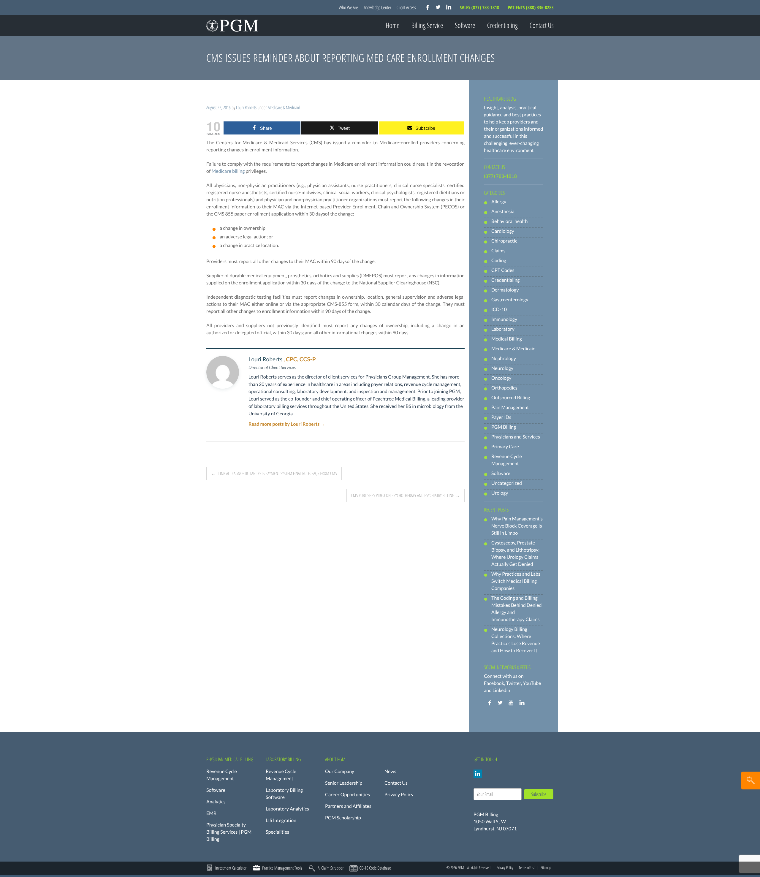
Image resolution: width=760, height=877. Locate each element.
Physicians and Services (515, 437)
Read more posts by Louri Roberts (286, 424)
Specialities (277, 832)
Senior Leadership (343, 783)
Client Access (406, 7)
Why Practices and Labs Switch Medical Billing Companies (515, 581)
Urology (499, 493)
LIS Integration (281, 820)
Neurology (502, 368)
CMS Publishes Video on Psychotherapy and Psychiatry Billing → (405, 495)
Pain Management (510, 407)
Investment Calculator (230, 868)
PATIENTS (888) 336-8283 (531, 7)
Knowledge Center (377, 7)
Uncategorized (506, 483)
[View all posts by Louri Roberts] (222, 372)
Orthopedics (504, 388)
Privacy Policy (399, 794)
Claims (498, 251)
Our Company (339, 771)
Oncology (501, 378)
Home (393, 25)
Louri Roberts (246, 107)
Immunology (504, 319)
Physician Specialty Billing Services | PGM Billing (229, 832)
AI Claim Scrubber (330, 868)
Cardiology (502, 231)
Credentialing (502, 25)
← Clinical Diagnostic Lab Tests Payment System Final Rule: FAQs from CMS (274, 474)
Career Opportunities (347, 794)
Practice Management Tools (282, 868)
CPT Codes (502, 270)
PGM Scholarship (343, 818)
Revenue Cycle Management (221, 775)
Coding (498, 260)
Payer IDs (501, 417)
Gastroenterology (509, 300)
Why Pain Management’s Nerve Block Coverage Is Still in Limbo (517, 526)
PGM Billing (503, 427)
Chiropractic (504, 241)
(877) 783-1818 (500, 176)
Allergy (498, 202)
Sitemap (546, 867)
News (390, 771)
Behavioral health (509, 221)
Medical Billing (506, 339)
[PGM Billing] (232, 25)
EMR (211, 813)
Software (500, 473)
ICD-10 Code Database (374, 868)
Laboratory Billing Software (284, 793)
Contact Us (542, 25)
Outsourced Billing (510, 397)
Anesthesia (502, 211)
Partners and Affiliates (348, 806)
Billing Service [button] (427, 25)
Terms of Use (527, 867)
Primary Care (505, 446)
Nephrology (503, 358)
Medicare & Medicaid (283, 107)
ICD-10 (499, 309)
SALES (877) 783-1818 (480, 7)
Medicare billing (228, 171)
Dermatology (505, 290)
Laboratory (502, 329)
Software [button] (465, 25)
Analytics (216, 802)
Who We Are (348, 7)
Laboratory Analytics (287, 809)
